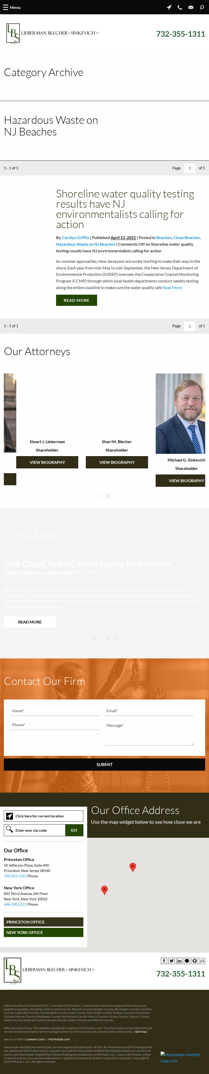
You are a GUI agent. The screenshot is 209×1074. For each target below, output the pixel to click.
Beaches (164, 237)
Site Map (141, 1034)
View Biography (35, 462)
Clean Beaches (186, 237)
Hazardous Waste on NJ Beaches (85, 244)
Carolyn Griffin (75, 237)
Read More (172, 287)
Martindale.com (59, 1042)
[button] (104, 893)
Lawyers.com (35, 1042)
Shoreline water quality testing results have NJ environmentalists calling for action (125, 208)
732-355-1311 (180, 34)
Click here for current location (40, 819)
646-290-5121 (15, 907)
